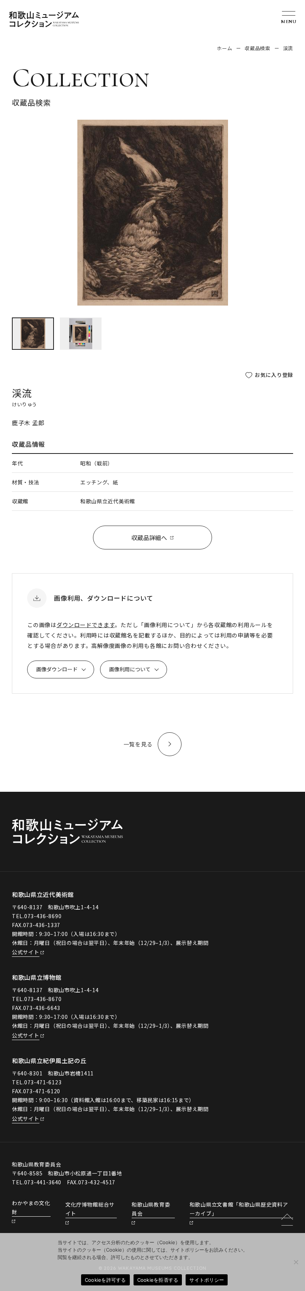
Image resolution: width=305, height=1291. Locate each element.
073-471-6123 (42, 1082)
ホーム (224, 48)
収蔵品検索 (257, 48)
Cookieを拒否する (158, 1280)
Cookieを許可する (105, 1280)
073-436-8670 (42, 999)
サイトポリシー (206, 1280)
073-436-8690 (42, 916)
